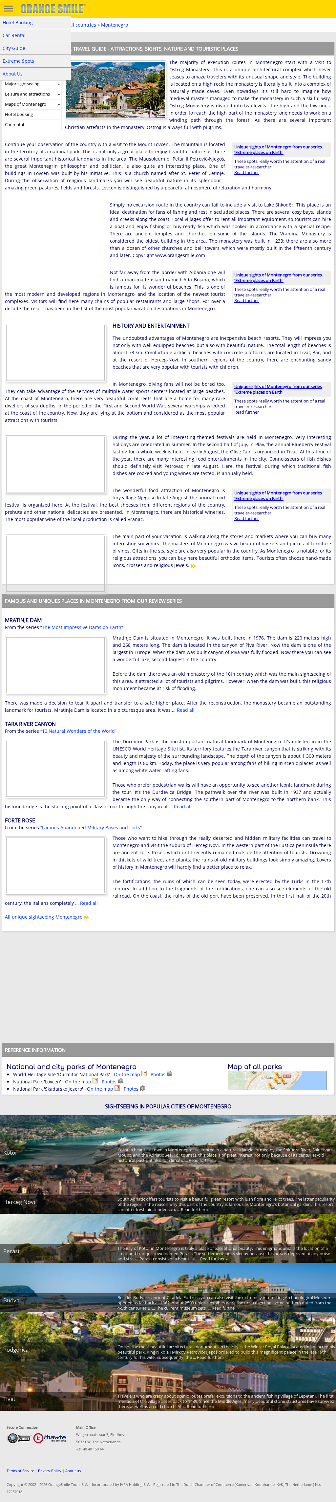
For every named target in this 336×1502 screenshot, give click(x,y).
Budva (11, 1300)
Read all (186, 710)
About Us (13, 74)
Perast (11, 1251)
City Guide (14, 48)
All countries (82, 25)
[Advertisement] (54, 244)
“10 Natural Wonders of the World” (78, 731)
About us (73, 1470)
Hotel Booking (18, 22)
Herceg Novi (19, 1202)
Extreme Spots (18, 61)
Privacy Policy (49, 1470)
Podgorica (16, 1349)
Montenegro (114, 25)
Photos (159, 1074)
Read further (246, 172)
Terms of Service (20, 1470)
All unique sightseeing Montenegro (44, 917)
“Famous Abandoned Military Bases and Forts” (91, 827)
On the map (127, 1074)
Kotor (10, 1152)
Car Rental (14, 35)
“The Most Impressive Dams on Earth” (81, 627)
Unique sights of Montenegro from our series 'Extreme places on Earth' (278, 149)
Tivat (9, 1399)
